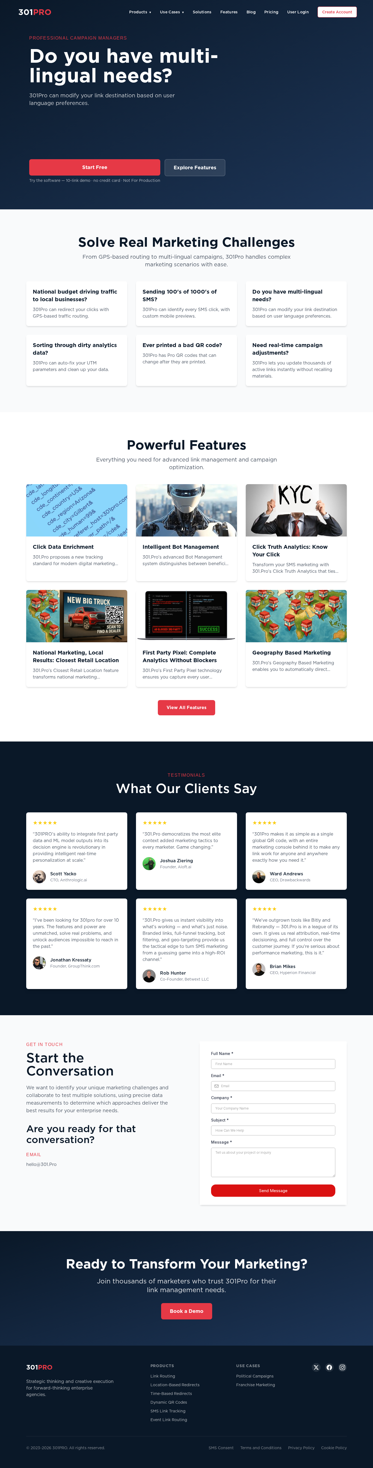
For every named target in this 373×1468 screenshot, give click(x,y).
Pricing (271, 12)
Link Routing (162, 1376)
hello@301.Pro (41, 1164)
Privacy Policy (301, 1448)
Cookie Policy (334, 1448)
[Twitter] (316, 1367)
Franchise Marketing (255, 1385)
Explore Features (195, 167)
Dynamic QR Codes (168, 1402)
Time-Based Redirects (171, 1393)
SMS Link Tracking (167, 1411)
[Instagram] (342, 1367)
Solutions (202, 12)
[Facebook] (329, 1367)
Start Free (94, 167)
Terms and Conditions (261, 1448)
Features (229, 12)
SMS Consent (221, 1448)
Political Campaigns (255, 1376)
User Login (298, 12)
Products (140, 12)
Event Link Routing (168, 1420)
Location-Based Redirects (175, 1385)
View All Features (186, 707)
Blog (251, 12)
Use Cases (172, 12)
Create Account (337, 12)
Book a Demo (186, 1311)
